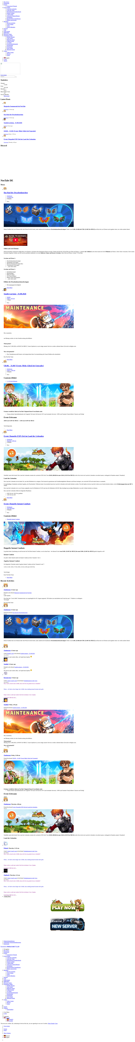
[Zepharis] (6, 872)
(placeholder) (10, 1009)
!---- (12, 381)
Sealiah (5, 125)
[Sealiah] (6, 661)
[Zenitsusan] (6, 586)
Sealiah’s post (10, 653)
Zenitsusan (6, 109)
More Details (51, 1023)
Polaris (6, 848)
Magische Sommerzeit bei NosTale (14, 106)
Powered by (10, 946)
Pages (5, 1030)
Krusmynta (7, 678)
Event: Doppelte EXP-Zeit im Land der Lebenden (20, 139)
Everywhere (4, 75)
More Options (7, 1033)
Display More (7, 896)
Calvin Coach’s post (12, 680)
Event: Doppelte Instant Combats (17, 504)
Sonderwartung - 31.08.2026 (13, 123)
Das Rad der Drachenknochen (13, 114)
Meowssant (6, 96)
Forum (5, 1029)
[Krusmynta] (6, 674)
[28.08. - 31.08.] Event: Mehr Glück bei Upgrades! (20, 131)
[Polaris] (6, 845)
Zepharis (6, 875)
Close (56, 1023)
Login (5, 59)
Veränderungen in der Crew (30, 680)
